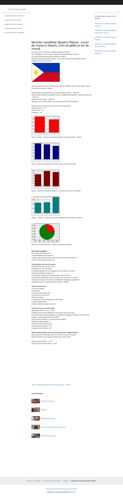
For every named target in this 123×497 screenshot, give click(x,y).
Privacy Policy (65, 489)
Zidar (45, 410)
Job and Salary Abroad (17, 9)
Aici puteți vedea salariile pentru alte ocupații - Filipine (52, 385)
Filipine (65, 481)
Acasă (29, 481)
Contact (74, 489)
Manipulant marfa (49, 418)
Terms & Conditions (53, 489)
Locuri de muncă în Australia (14, 32)
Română (37, 481)
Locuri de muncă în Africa (13, 28)
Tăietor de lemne (48, 401)
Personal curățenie (49, 436)
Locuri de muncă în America (13, 16)
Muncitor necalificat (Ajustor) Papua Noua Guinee (105, 31)
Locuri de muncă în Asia (12, 20)
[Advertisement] (62, 25)
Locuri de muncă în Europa (13, 24)
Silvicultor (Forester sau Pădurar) (54, 427)
